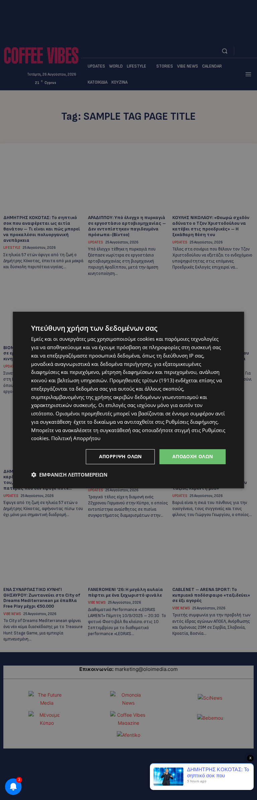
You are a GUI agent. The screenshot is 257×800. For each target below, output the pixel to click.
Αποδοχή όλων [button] (192, 456)
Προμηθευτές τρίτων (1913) (141, 380)
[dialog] (128, 400)
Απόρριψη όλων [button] (120, 456)
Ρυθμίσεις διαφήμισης (192, 421)
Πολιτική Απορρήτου (75, 438)
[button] (69, 474)
